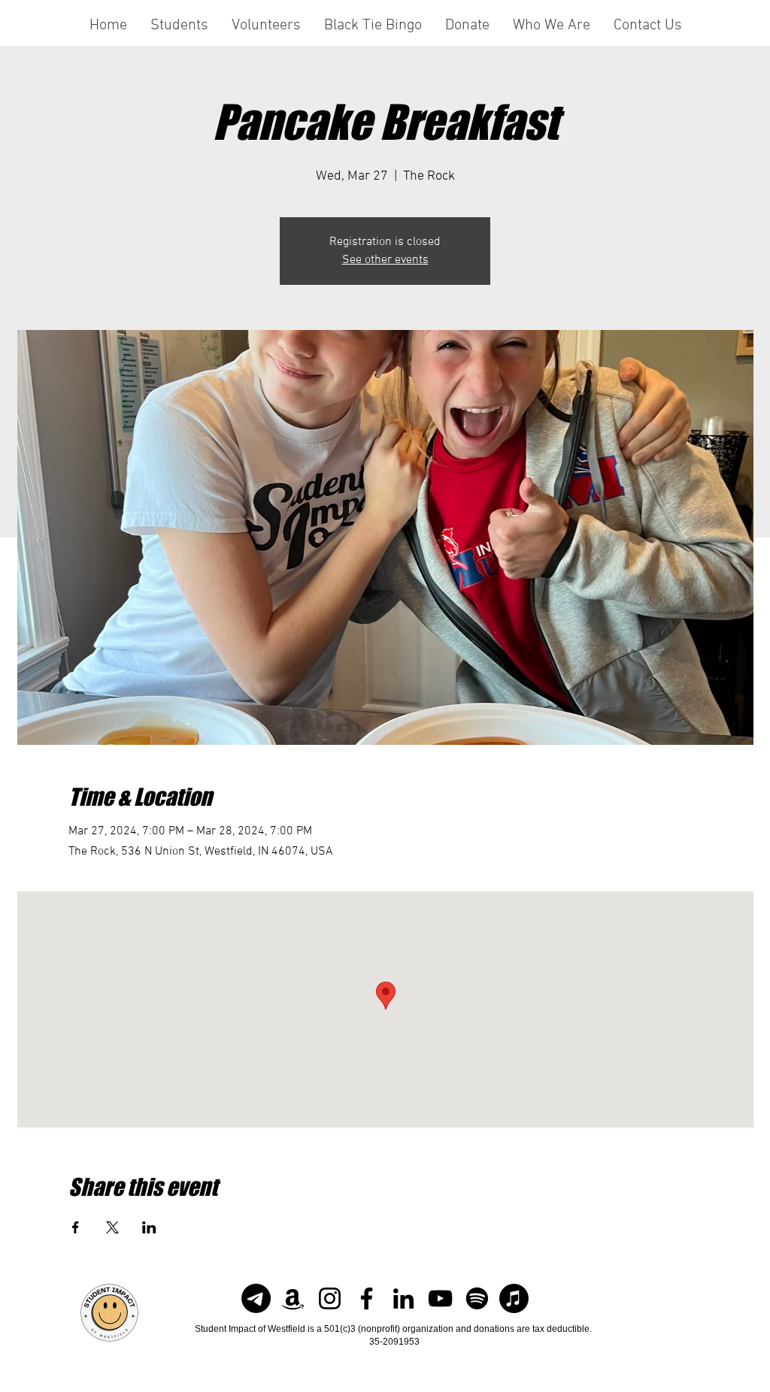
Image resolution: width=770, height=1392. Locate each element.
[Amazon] (293, 1298)
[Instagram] (329, 1298)
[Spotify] (477, 1298)
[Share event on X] (112, 1227)
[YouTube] (440, 1298)
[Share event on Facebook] (75, 1227)
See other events (385, 260)
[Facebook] (366, 1298)
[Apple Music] (514, 1298)
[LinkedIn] (403, 1298)
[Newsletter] (256, 1298)
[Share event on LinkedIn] (149, 1227)
